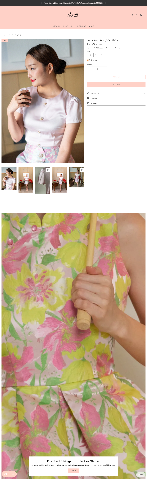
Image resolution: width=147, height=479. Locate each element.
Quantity (90, 65)
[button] (9, 178)
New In (56, 26)
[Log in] (136, 15)
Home (3, 35)
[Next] (105, 3)
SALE (91, 26)
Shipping (100, 48)
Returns (81, 26)
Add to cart (116, 77)
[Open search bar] (132, 15)
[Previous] (41, 3)
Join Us (73, 471)
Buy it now (116, 84)
